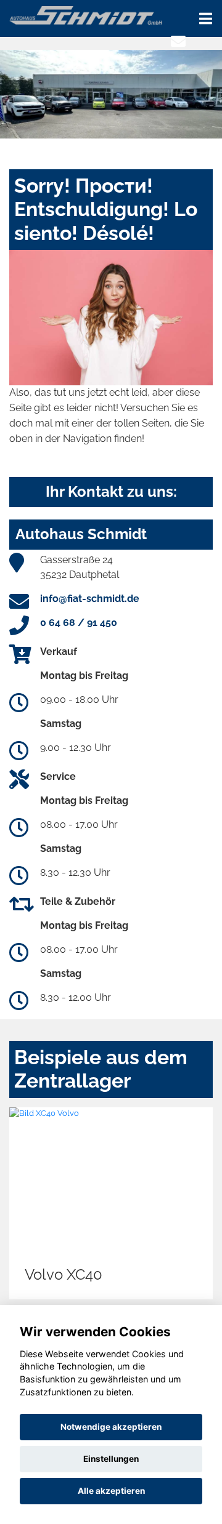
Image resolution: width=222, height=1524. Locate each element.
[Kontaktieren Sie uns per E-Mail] (178, 41)
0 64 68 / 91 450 (78, 622)
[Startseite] (85, 14)
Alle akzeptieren (111, 1491)
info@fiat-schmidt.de (89, 598)
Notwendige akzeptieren (111, 1427)
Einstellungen (111, 1459)
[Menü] (205, 18)
